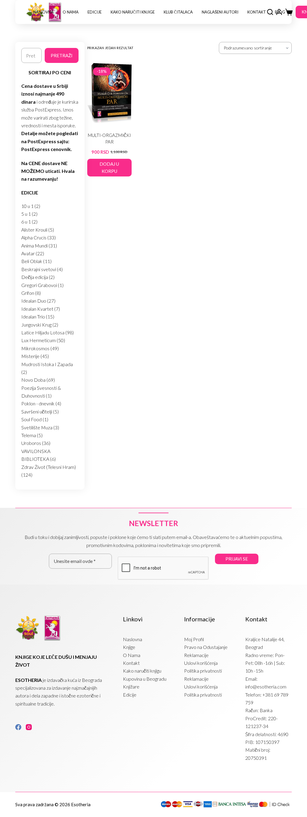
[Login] (279, 12)
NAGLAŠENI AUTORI (220, 12)
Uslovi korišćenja (201, 663)
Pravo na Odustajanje (206, 647)
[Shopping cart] (289, 12)
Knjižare (131, 686)
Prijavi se (236, 558)
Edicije (95, 12)
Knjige (129, 647)
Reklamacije (196, 655)
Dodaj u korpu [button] (109, 167)
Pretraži (62, 55)
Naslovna (43, 12)
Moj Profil (194, 639)
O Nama (71, 12)
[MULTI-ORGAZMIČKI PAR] (109, 92)
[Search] (270, 12)
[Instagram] (29, 727)
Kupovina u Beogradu (144, 679)
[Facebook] (18, 727)
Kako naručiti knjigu (142, 670)
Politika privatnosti (203, 670)
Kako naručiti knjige (133, 12)
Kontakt (256, 12)
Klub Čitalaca (178, 12)
